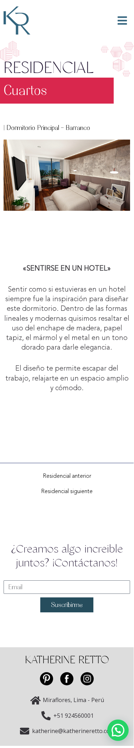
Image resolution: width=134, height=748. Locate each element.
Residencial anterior (67, 476)
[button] (118, 730)
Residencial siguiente (67, 492)
